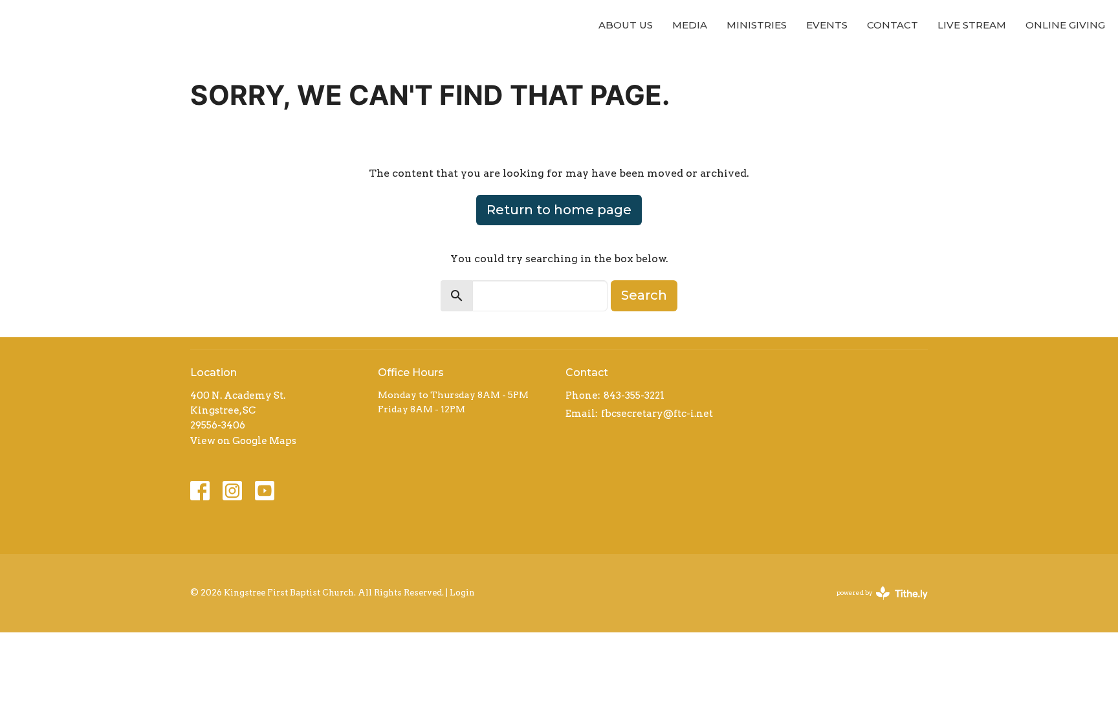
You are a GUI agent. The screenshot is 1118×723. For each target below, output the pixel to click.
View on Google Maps (243, 441)
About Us (625, 25)
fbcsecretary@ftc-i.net (657, 413)
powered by (875, 603)
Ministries (757, 25)
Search (644, 295)
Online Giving (1065, 25)
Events (827, 25)
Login (462, 592)
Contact (892, 25)
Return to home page (559, 209)
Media (689, 25)
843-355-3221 (634, 395)
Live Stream (971, 25)
